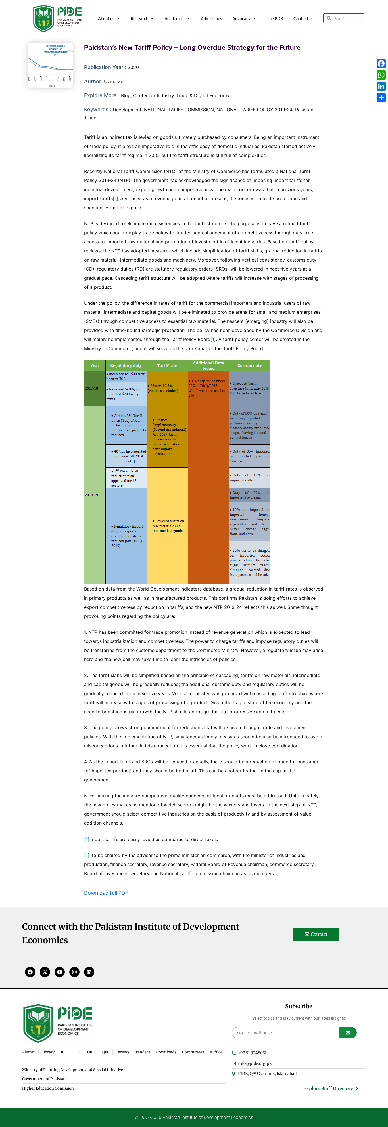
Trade (90, 117)
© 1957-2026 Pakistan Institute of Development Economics (194, 1117)
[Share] (381, 97)
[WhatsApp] (381, 75)
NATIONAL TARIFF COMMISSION (179, 109)
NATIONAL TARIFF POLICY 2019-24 (254, 109)
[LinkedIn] (381, 86)
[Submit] (348, 1032)
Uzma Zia (114, 81)
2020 (133, 67)
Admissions (211, 18)
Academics (174, 18)
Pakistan (304, 109)
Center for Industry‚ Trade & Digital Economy (181, 95)
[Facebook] (30, 972)
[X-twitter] (45, 972)
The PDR (275, 18)
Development (127, 109)
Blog (126, 95)
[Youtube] (60, 972)
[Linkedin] (89, 972)
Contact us (303, 18)
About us (106, 18)
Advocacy (241, 18)
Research (139, 18)
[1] (115, 198)
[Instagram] (74, 972)
